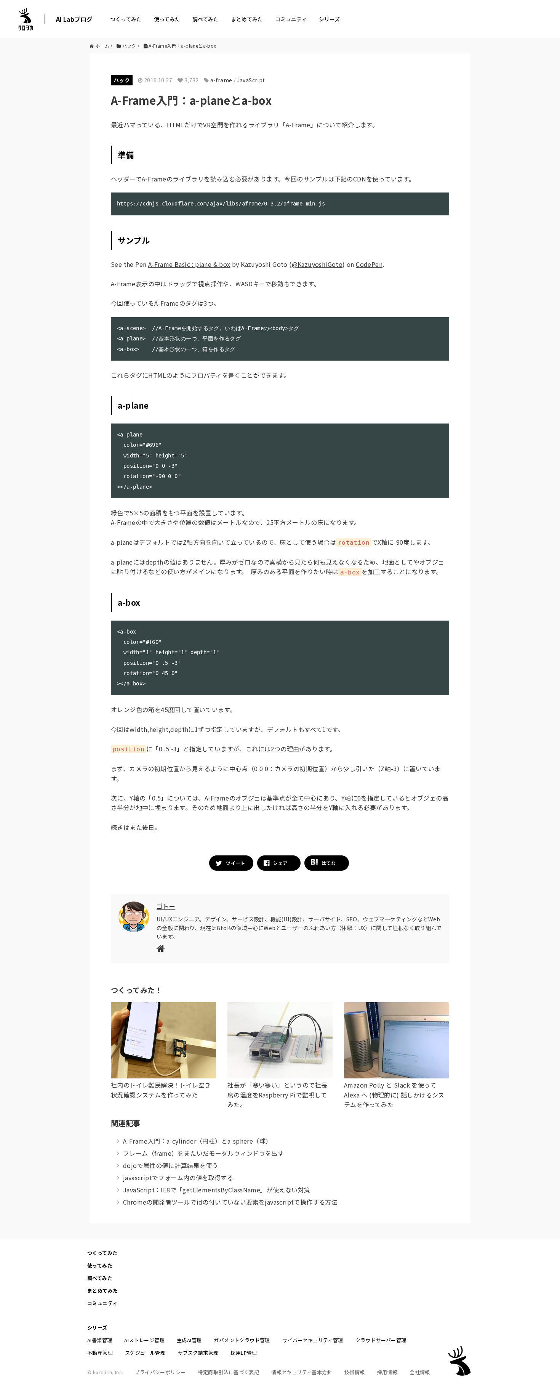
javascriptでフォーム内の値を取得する (178, 1177)
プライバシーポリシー (160, 1372)
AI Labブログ (74, 19)
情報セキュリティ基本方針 (301, 1372)
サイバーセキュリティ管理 (312, 1340)
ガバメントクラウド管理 (242, 1340)
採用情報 (387, 1372)
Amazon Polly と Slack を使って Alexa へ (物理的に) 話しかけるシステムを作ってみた (394, 1094)
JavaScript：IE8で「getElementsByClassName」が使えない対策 (216, 1189)
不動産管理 (100, 1352)
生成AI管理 (189, 1340)
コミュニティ (291, 19)
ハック (122, 80)
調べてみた (205, 19)
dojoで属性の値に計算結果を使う (170, 1165)
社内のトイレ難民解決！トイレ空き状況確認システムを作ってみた (161, 1089)
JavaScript (251, 80)
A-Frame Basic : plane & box (189, 264)
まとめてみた (247, 19)
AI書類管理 (99, 1340)
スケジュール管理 (145, 1352)
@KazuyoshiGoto (317, 264)
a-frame (221, 80)
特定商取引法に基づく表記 (228, 1372)
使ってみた (167, 19)
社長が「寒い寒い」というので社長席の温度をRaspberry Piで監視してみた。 (277, 1094)
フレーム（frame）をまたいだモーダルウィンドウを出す (203, 1153)
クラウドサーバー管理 (380, 1340)
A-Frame (298, 124)
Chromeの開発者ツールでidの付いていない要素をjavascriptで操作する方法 (230, 1201)
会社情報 (420, 1372)
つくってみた (126, 19)
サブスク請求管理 (198, 1352)
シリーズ (329, 19)
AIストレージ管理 (144, 1340)
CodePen (369, 264)
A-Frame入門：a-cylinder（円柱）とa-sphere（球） (197, 1141)
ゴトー (166, 906)
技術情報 (354, 1372)
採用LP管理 (243, 1352)
